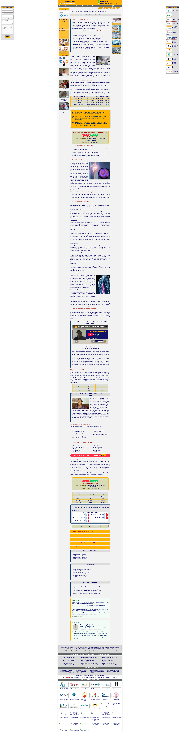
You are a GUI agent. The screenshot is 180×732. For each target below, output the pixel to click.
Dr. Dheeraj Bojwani (86, 625)
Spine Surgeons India (64, 21)
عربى (105, 8)
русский (118, 8)
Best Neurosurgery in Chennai (79, 558)
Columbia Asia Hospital (175, 27)
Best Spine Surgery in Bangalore (97, 671)
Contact (118, 5)
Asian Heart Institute (174, 38)
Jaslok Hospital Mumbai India (95, 700)
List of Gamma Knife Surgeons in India (81, 572)
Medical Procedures (107, 5)
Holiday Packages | (76, 654)
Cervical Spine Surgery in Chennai (67, 672)
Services (70, 5)
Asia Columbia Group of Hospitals (106, 689)
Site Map (106, 654)
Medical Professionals (97, 5)
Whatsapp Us (94, 134)
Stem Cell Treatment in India (88, 661)
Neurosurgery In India (108, 661)
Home (60, 5)
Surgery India (78, 11)
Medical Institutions (86, 5)
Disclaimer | (100, 654)
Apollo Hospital (175, 10)
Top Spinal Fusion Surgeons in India (81, 573)
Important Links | (92, 654)
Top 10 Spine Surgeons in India (80, 575)
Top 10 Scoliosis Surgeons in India (80, 570)
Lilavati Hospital (175, 54)
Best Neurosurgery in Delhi (79, 555)
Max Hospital (175, 23)
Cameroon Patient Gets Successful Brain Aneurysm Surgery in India (88, 588)
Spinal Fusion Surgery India (69, 657)
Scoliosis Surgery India (108, 660)
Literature (62, 24)
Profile (65, 5)
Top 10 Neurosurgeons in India (79, 576)
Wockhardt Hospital (174, 42)
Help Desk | (84, 654)
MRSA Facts (63, 30)
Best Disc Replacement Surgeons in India (82, 569)
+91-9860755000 (104, 1)
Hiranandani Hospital (174, 59)
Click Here (86, 134)
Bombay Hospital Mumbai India (85, 700)
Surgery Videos (63, 32)
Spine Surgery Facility (65, 37)
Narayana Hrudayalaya (174, 67)
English (101, 8)
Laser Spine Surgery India (88, 660)
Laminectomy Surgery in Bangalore (83, 672)
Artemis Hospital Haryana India (85, 726)
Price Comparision (64, 19)
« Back (71, 643)
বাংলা (114, 8)
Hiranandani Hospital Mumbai (116, 689)
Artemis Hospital (175, 19)
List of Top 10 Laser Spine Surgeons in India (82, 567)
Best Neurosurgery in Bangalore (80, 557)
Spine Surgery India (67, 661)
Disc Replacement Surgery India (89, 663)
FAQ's (62, 28)
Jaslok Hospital (175, 50)
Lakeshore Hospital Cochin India (106, 706)
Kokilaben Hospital (174, 63)
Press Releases (63, 26)
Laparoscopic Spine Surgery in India (90, 664)
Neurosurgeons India (108, 658)
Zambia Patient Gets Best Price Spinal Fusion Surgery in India (86, 593)
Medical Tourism (76, 5)
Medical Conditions (64, 35)
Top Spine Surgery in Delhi (81, 671)
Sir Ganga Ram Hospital (175, 46)
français (110, 8)
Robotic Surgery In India (108, 663)
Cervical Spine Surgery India (69, 660)
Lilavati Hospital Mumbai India (74, 700)
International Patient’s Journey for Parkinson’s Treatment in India (87, 591)
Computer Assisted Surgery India (89, 657)
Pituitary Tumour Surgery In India (89, 658)
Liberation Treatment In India (69, 658)
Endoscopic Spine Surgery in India (111, 664)
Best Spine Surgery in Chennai (113, 671)
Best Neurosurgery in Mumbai (79, 554)
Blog (114, 5)
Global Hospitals (175, 71)
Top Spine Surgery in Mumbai (65, 671)
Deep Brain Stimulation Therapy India (71, 664)
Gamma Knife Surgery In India (110, 657)
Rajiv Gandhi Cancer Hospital (95, 720)
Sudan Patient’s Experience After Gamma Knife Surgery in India (87, 590)
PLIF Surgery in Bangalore (96, 672)
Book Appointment (96, 526)
